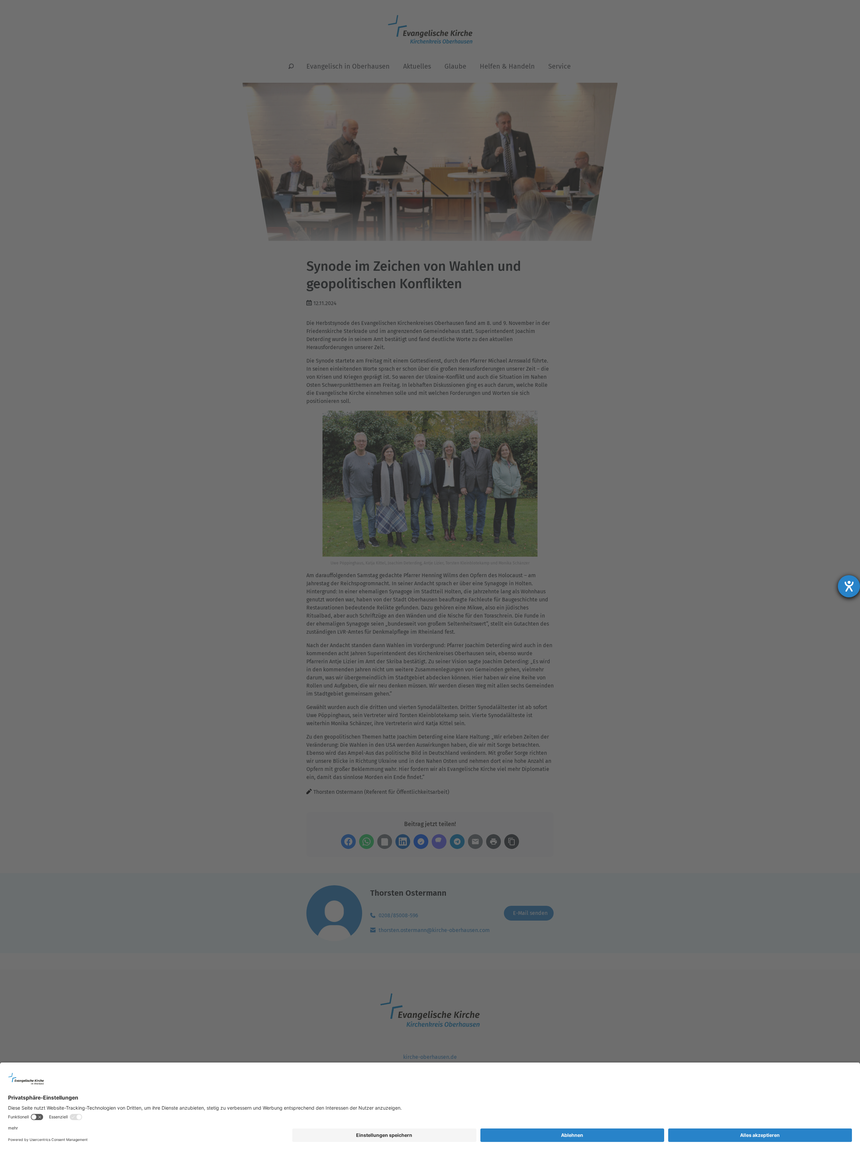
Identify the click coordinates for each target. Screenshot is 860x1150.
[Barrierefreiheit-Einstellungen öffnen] (849, 586)
